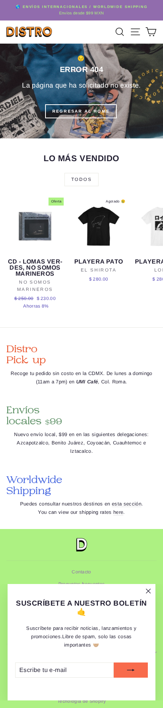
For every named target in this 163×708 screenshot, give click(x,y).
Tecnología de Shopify (81, 701)
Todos (81, 179)
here (118, 512)
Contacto (81, 572)
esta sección (126, 504)
